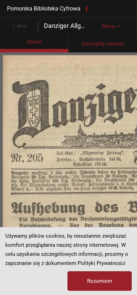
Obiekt (34, 42)
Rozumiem (99, 281)
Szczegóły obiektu (102, 44)
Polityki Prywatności (101, 263)
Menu (108, 26)
